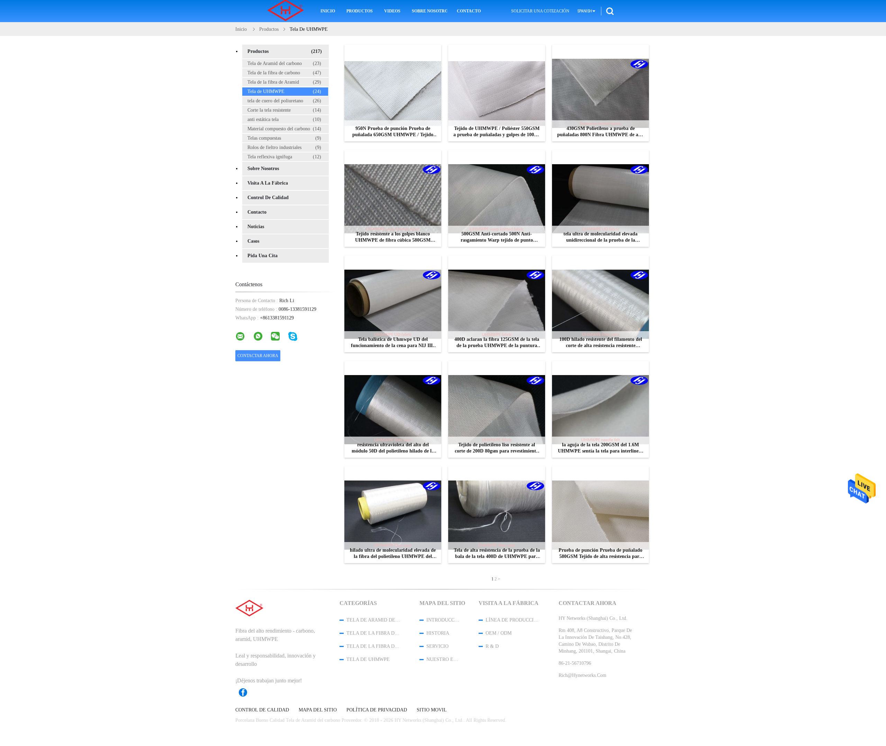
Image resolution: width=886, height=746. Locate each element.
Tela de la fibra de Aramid (284, 82)
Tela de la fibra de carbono (284, 72)
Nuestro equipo (443, 659)
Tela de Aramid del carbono (284, 63)
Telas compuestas (284, 138)
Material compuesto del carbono (284, 128)
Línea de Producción (513, 620)
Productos (359, 11)
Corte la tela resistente (284, 110)
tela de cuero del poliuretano (284, 100)
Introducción (443, 620)
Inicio (327, 11)
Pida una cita (262, 255)
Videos (392, 11)
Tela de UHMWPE (284, 91)
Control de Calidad (268, 197)
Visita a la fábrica (267, 183)
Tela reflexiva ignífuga (284, 156)
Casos (253, 241)
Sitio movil (432, 710)
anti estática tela (284, 119)
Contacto (469, 11)
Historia (437, 633)
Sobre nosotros (429, 11)
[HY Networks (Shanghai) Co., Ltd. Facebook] (246, 692)
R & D (492, 646)
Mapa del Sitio (318, 710)
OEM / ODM (499, 633)
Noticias (255, 226)
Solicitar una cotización (540, 11)
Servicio (437, 646)
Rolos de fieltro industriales (284, 147)
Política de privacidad (376, 710)
